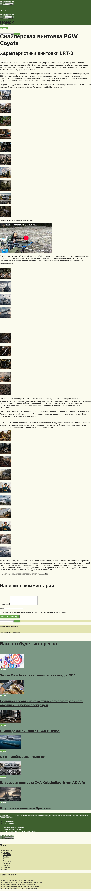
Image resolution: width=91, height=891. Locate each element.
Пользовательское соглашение (14, 827)
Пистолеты (7, 48)
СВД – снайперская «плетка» (23, 757)
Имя (2, 608)
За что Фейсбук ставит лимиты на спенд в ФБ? (37, 675)
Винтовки (4, 28)
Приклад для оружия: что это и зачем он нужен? (20, 888)
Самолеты (6, 853)
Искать (16, 621)
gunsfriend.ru (5, 816)
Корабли (6, 857)
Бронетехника (8, 859)
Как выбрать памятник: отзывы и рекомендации (20, 884)
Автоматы (6, 863)
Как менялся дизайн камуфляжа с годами (18, 880)
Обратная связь (8, 821)
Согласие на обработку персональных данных (19, 831)
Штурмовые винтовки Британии (25, 808)
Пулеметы (6, 865)
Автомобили (7, 851)
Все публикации (8, 823)
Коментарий (5, 604)
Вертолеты (7, 855)
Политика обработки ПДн (12, 829)
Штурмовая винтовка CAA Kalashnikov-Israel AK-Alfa (42, 782)
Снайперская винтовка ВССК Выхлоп (30, 731)
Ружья (5, 56)
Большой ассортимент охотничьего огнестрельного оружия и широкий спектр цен (41, 703)
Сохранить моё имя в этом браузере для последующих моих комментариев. (34, 612)
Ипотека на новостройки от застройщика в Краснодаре (22, 882)
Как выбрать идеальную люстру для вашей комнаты (22, 886)
